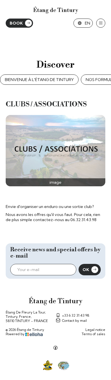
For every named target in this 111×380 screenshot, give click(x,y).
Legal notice (95, 330)
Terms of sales (93, 334)
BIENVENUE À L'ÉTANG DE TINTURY (39, 79)
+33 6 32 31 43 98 (75, 315)
